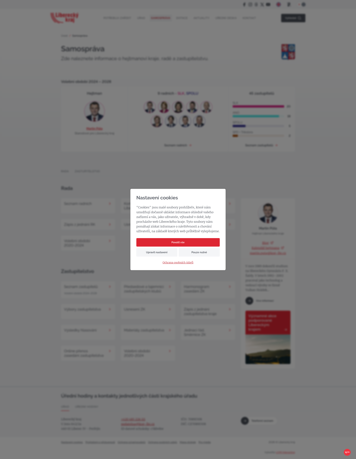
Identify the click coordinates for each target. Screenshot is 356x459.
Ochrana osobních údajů (178, 262)
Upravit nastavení (156, 252)
